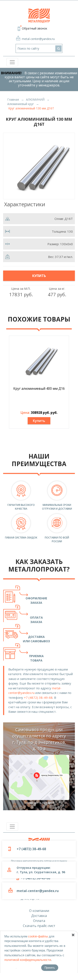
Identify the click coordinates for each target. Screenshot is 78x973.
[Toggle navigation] (12, 62)
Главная (13, 99)
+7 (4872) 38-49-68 (38, 697)
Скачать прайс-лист (39, 925)
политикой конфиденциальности (27, 959)
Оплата (39, 920)
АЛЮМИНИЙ (35, 99)
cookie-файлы (38, 936)
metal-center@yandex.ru (38, 39)
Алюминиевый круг (20, 104)
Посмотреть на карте (39, 803)
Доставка (39, 915)
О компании (39, 910)
